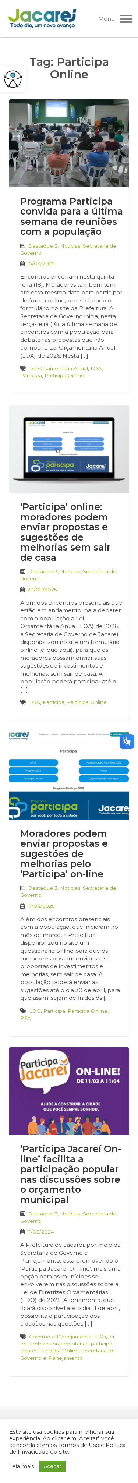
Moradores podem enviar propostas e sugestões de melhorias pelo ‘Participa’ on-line (64, 853)
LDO (35, 1011)
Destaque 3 (42, 246)
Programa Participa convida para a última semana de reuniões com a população (71, 216)
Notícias (70, 246)
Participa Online (64, 375)
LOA (96, 368)
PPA (25, 1018)
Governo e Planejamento (60, 1336)
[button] (13, 79)
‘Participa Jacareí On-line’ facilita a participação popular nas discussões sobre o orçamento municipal (70, 1174)
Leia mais (21, 1466)
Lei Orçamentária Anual (58, 368)
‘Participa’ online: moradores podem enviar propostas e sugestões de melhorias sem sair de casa (65, 532)
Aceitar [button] (52, 1466)
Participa (31, 375)
